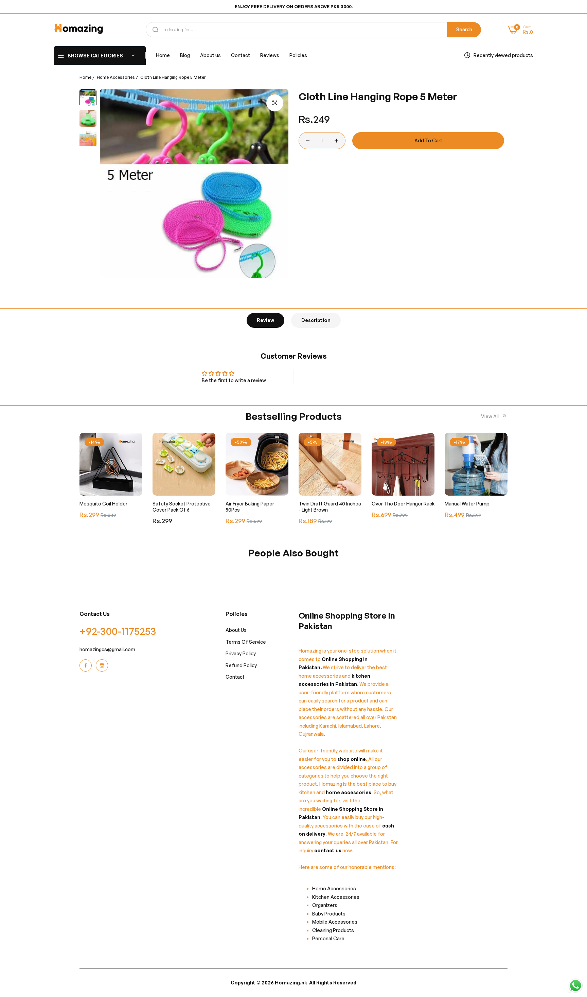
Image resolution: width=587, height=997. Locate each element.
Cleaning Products (333, 930)
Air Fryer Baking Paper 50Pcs (177, 507)
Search (464, 29)
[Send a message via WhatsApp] (576, 986)
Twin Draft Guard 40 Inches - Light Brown (257, 507)
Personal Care (328, 938)
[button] (135, 444)
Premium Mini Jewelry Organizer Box (469, 507)
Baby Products (328, 913)
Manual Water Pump (394, 503)
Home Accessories (116, 77)
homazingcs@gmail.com (107, 649)
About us (236, 630)
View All (490, 416)
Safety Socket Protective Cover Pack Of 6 (108, 507)
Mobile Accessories (334, 922)
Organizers (324, 905)
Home (85, 77)
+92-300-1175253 (117, 631)
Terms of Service (246, 642)
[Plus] (336, 141)
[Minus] (308, 141)
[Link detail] (86, 665)
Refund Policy (241, 665)
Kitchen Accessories (335, 897)
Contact (235, 677)
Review (265, 320)
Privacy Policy (241, 653)
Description (316, 320)
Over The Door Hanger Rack (330, 503)
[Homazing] (78, 29)
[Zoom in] (274, 102)
